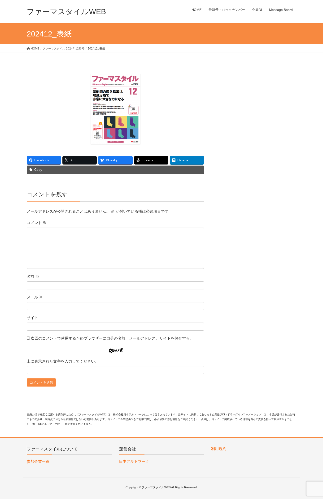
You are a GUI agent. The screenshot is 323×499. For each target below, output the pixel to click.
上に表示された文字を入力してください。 (63, 361)
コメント (37, 223)
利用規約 (218, 449)
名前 (33, 276)
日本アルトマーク (134, 461)
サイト (32, 318)
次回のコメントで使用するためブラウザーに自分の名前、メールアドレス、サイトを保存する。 (112, 338)
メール (35, 297)
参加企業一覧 (38, 461)
